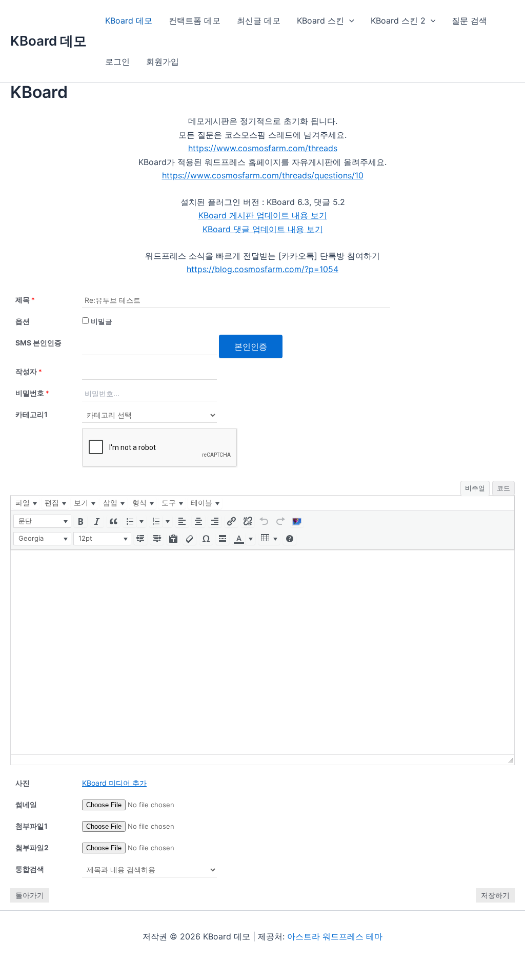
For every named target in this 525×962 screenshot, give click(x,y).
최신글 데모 (258, 20)
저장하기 (495, 895)
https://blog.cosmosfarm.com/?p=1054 (262, 269)
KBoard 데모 (48, 41)
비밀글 (100, 321)
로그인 (117, 61)
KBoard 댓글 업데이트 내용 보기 (263, 229)
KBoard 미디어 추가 (114, 783)
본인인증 (250, 346)
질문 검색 (469, 20)
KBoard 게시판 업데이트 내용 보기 (262, 215)
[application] (349, 20)
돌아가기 (29, 895)
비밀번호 (32, 392)
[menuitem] (26, 503)
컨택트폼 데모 (194, 20)
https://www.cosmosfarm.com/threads (262, 148)
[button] (42, 521)
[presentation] (25, 503)
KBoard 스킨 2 (398, 20)
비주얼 (475, 488)
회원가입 (162, 61)
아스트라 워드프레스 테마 (334, 936)
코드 (503, 488)
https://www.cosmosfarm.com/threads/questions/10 (263, 175)
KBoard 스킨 (320, 20)
